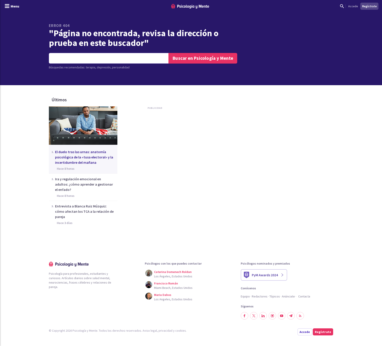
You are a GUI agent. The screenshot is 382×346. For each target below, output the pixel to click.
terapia (90, 67)
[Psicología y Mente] (190, 6)
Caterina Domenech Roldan (173, 272)
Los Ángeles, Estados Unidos (173, 276)
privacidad (165, 331)
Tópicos (274, 296)
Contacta (304, 296)
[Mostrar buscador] (342, 6)
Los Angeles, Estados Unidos (173, 299)
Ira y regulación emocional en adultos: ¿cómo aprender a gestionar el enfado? (84, 184)
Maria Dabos (162, 295)
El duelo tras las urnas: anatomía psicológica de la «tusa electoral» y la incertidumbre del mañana (84, 157)
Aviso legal (150, 331)
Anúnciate (288, 296)
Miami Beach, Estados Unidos (173, 288)
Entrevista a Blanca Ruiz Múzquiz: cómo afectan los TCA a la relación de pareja (84, 211)
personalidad (121, 67)
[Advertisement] (154, 156)
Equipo (245, 296)
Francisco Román (166, 283)
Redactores (259, 296)
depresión (104, 67)
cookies (180, 331)
